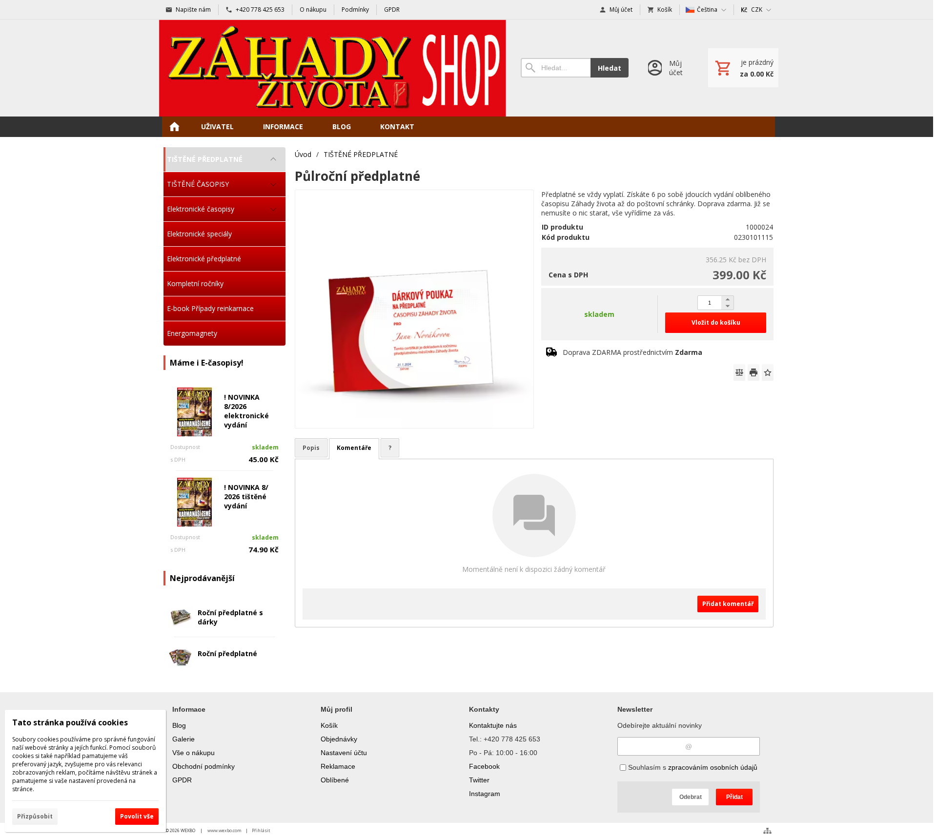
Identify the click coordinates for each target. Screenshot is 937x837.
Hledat (609, 68)
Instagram (484, 794)
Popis (311, 448)
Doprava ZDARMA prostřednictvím (632, 352)
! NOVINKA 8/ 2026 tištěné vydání (246, 496)
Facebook (484, 766)
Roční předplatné (227, 653)
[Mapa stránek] (767, 831)
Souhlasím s (691, 767)
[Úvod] (332, 68)
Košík (329, 725)
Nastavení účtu (344, 753)
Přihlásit (261, 830)
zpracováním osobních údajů (712, 767)
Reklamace (338, 766)
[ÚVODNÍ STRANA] (174, 127)
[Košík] (743, 67)
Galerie (183, 739)
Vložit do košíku (716, 322)
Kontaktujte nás (493, 725)
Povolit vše (137, 816)
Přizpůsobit (35, 816)
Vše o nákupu (193, 753)
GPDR (182, 780)
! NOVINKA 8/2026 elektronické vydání (246, 410)
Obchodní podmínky (203, 766)
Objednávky (339, 739)
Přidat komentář (728, 604)
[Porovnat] (739, 372)
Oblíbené (335, 780)
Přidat (734, 797)
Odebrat (690, 797)
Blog (179, 725)
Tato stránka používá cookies (70, 722)
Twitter (479, 780)
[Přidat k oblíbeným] (768, 372)
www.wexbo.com (224, 830)
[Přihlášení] (668, 68)
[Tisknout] (753, 372)
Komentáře (354, 448)
